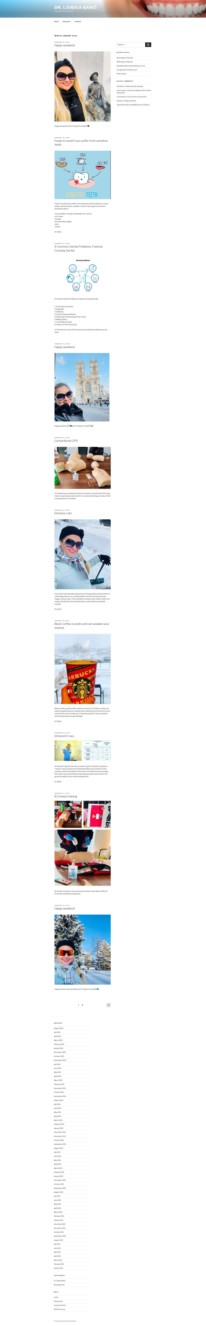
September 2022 (60, 1188)
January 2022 (58, 1220)
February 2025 (59, 1084)
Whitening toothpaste (125, 62)
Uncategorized (59, 1285)
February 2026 (59, 1044)
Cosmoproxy (121, 97)
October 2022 (59, 1184)
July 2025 (57, 1064)
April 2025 (57, 1076)
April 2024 (57, 1116)
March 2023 (58, 1168)
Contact (78, 21)
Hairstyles (120, 86)
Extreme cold (62, 513)
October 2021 (59, 1232)
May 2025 (57, 1072)
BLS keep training (65, 796)
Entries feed (58, 1301)
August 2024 (58, 1100)
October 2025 (59, 1056)
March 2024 (58, 1120)
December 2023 (60, 1132)
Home (56, 21)
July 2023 (57, 1152)
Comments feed (60, 1305)
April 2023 (57, 1164)
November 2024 (60, 1088)
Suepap (119, 101)
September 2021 (60, 1236)
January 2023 (58, 1176)
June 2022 (57, 1200)
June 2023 (57, 1156)
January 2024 (58, 1128)
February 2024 (59, 1124)
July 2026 (57, 1032)
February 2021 (59, 1264)
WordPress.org (59, 1309)
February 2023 (59, 1172)
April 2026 (57, 1036)
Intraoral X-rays (64, 736)
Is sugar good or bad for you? (127, 70)
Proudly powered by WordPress (65, 1321)
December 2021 (59, 1224)
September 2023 (60, 1144)
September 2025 (60, 1060)
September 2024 (60, 1096)
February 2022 (59, 1216)
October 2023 (59, 1140)
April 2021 (57, 1256)
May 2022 (57, 1204)
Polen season (121, 74)
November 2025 (60, 1052)
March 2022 (58, 1212)
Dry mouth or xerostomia (137, 97)
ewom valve (121, 90)
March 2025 (58, 1080)
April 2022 (57, 1208)
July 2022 (57, 1196)
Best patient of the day (125, 58)
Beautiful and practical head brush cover (131, 66)
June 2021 (57, 1248)
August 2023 (58, 1148)
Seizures (147, 105)
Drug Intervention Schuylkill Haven (129, 105)
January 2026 (58, 1048)
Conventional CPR (66, 440)
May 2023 (57, 1160)
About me (66, 21)
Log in (56, 1297)
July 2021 (57, 1244)
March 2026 (58, 1040)
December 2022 (60, 1180)
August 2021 (58, 1240)
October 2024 (59, 1092)
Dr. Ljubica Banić (76, 7)
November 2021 (59, 1228)
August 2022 (58, 1192)
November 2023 (60, 1136)
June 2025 (57, 1068)
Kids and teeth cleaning (134, 86)
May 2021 (57, 1252)
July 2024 (57, 1104)
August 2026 (58, 1028)
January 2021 (58, 1268)
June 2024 (57, 1108)
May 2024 (57, 1112)
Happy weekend (64, 45)
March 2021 (58, 1260)
